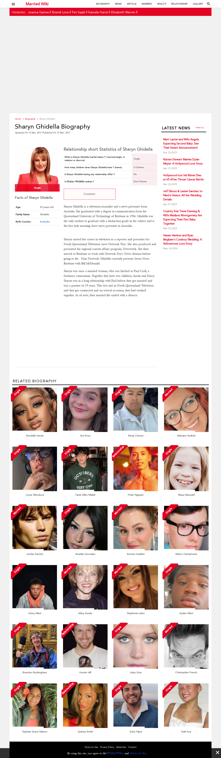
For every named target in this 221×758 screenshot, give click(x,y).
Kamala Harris (98, 12)
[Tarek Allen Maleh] (85, 490)
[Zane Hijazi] (135, 727)
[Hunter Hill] (85, 667)
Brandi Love (60, 12)
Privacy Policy (115, 753)
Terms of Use (138, 753)
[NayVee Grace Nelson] (34, 727)
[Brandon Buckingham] (34, 667)
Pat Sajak (78, 12)
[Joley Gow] (135, 667)
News (118, 3)
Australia (45, 221)
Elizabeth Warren (123, 12)
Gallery (198, 3)
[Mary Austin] (85, 608)
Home (18, 119)
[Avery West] (34, 608)
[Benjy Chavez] (135, 431)
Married (147, 3)
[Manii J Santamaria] (186, 549)
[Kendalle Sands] (34, 431)
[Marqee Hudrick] (186, 431)
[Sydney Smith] (85, 727)
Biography (103, 3)
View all (200, 128)
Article (132, 3)
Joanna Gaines (38, 12)
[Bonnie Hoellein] (135, 549)
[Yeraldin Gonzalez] (85, 549)
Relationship (179, 3)
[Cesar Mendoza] (34, 490)
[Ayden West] (186, 608)
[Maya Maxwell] (186, 490)
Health (161, 3)
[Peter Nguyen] (135, 490)
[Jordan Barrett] (34, 549)
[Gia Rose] (85, 431)
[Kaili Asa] (186, 727)
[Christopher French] (186, 667)
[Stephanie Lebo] (135, 608)
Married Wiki (37, 4)
